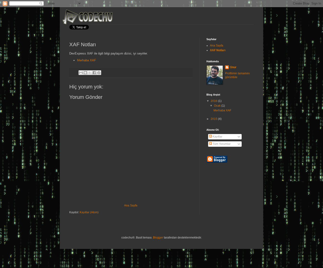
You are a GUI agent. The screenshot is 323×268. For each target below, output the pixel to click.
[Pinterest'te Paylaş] (98, 72)
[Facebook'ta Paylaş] (94, 72)
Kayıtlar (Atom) (89, 212)
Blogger (158, 237)
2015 (214, 119)
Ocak (217, 105)
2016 (214, 101)
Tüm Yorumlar (221, 144)
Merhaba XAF (86, 60)
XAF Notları (217, 50)
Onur (233, 67)
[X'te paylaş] (89, 72)
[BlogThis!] (85, 72)
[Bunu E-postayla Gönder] (81, 72)
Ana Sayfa (130, 205)
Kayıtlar (217, 136)
